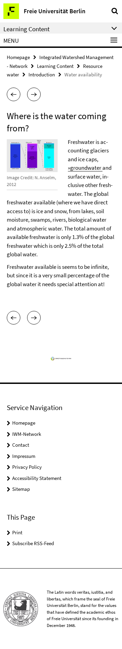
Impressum (23, 456)
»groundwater (85, 167)
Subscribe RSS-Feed (33, 543)
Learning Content (55, 66)
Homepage (18, 57)
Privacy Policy (27, 467)
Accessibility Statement (36, 478)
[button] (13, 94)
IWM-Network (26, 434)
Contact (20, 445)
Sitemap (21, 489)
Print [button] (17, 532)
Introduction (41, 74)
